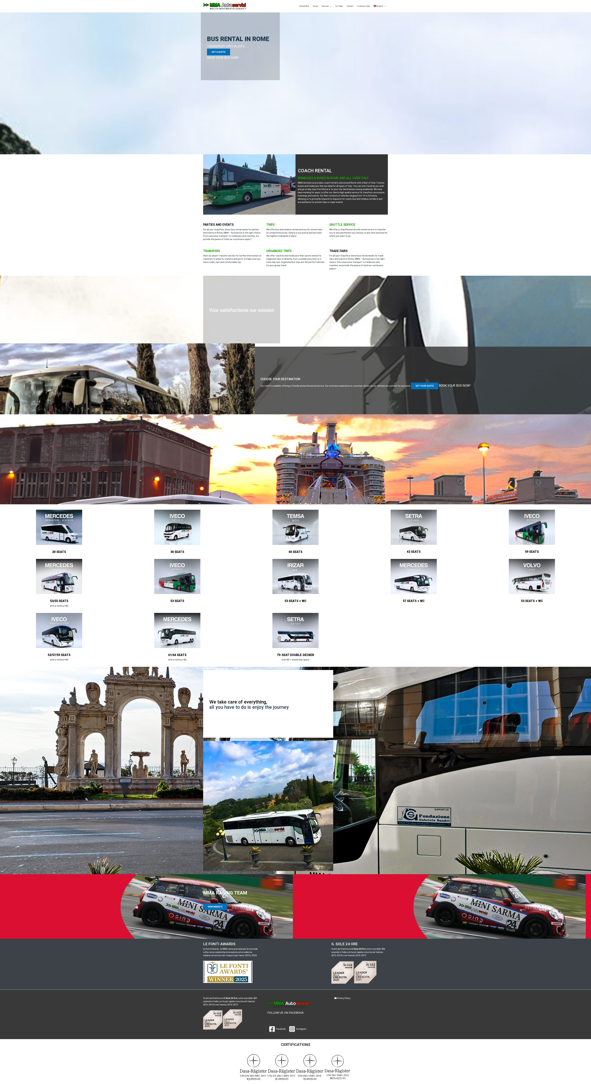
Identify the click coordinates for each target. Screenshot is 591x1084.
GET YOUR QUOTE (425, 386)
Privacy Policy (343, 998)
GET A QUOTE (218, 52)
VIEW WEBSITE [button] (215, 907)
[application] (330, 6)
